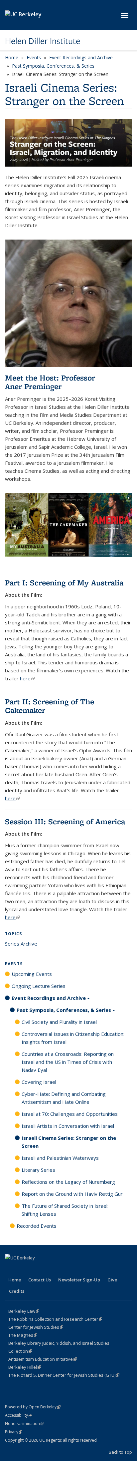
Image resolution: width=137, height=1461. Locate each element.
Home (11, 57)
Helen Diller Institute (42, 41)
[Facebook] (11, 1269)
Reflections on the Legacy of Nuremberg (68, 1181)
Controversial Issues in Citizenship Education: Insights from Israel (73, 1038)
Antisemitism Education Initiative (42, 1359)
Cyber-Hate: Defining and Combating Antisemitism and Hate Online (64, 1098)
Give (112, 1280)
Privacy (13, 1432)
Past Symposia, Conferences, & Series (53, 66)
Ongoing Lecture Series (39, 986)
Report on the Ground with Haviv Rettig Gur (72, 1193)
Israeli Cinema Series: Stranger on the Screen (69, 1141)
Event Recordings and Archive (81, 57)
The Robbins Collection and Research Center (55, 1319)
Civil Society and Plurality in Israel (59, 1022)
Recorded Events (37, 1225)
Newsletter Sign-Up (79, 1280)
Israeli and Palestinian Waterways (60, 1157)
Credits (16, 1291)
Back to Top (120, 1452)
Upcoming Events (32, 974)
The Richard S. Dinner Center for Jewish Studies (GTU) (63, 1375)
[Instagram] (37, 1269)
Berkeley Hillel (24, 1367)
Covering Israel (39, 1082)
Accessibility (18, 1415)
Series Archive (21, 943)
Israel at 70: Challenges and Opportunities (70, 1113)
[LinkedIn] (24, 1269)
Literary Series (38, 1169)
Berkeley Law (23, 1311)
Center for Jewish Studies (35, 1327)
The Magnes (22, 1335)
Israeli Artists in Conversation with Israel (68, 1125)
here (27, 678)
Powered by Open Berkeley (33, 1407)
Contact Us (39, 1280)
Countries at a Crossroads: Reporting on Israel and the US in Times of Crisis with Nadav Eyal (68, 1062)
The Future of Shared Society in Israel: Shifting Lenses (65, 1209)
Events (34, 57)
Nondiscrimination (24, 1423)
